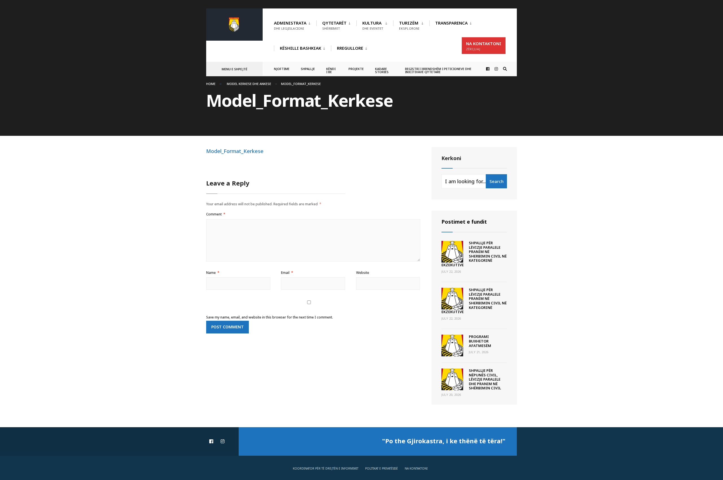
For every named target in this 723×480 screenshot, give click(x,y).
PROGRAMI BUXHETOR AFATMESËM (480, 341)
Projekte (356, 69)
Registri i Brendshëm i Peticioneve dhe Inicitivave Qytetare (438, 70)
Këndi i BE (331, 70)
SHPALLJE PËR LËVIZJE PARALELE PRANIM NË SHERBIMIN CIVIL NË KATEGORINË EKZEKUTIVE (474, 253)
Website (362, 272)
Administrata (290, 25)
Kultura (372, 25)
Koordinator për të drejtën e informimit (325, 468)
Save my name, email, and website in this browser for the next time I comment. (269, 317)
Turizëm (409, 25)
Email (287, 272)
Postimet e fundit (464, 221)
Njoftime (281, 69)
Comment (215, 214)
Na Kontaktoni (483, 46)
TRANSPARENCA (451, 23)
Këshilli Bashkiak (300, 48)
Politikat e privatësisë (381, 468)
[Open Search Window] (505, 69)
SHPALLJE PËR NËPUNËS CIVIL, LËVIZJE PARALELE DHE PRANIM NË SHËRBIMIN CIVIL (485, 379)
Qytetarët (334, 25)
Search (496, 181)
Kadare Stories (382, 70)
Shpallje (308, 69)
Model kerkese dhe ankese (249, 84)
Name (212, 272)
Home (210, 84)
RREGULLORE (350, 48)
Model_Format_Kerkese (234, 151)
